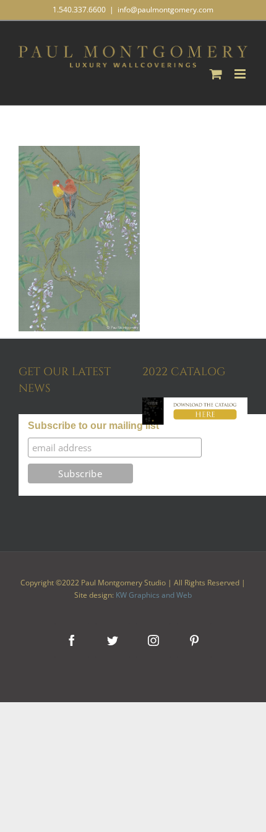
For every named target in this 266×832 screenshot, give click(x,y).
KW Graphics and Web (154, 595)
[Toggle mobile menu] (240, 73)
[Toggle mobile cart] (216, 73)
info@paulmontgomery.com (165, 9)
